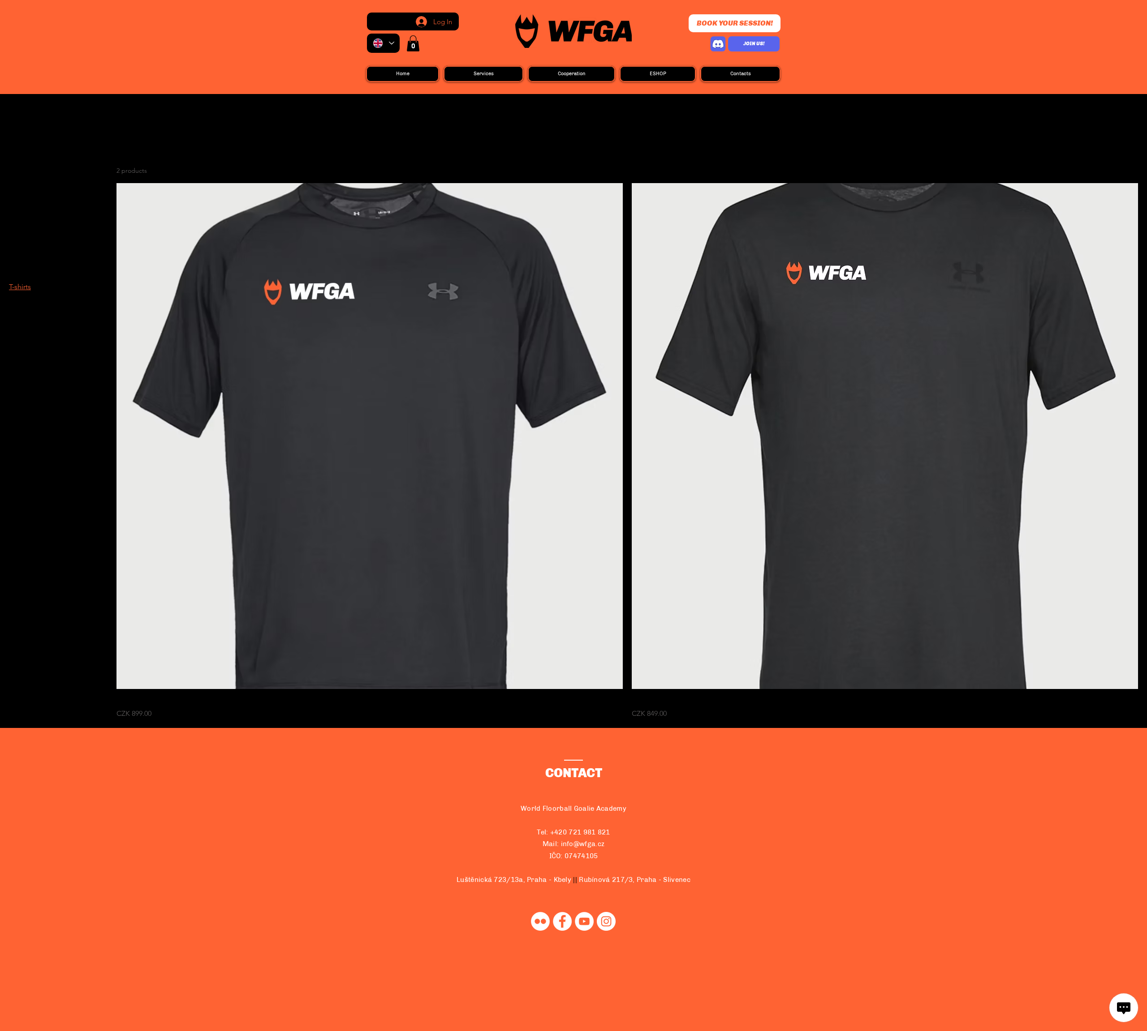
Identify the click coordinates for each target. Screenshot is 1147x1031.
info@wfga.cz (583, 844)
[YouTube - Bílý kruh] (584, 921)
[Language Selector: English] (383, 43)
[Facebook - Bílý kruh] (562, 921)
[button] (413, 43)
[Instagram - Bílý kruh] (606, 921)
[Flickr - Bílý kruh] (540, 921)
